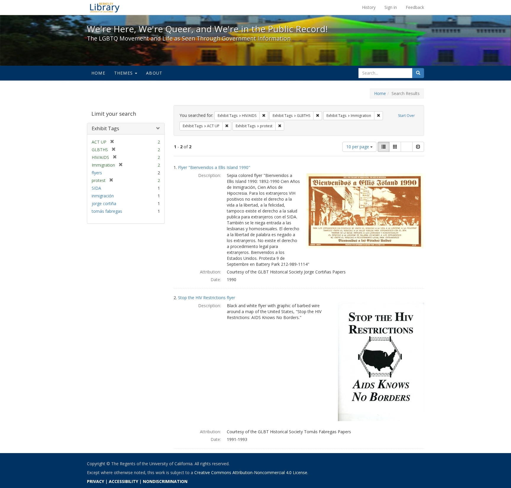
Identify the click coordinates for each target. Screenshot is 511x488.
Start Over (406, 115)
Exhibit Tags (105, 128)
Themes (124, 73)
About (154, 73)
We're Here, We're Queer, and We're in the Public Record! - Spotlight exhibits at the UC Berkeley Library (105, 7)
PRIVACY (95, 481)
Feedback (415, 7)
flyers (97, 172)
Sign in (390, 7)
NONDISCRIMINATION (165, 481)
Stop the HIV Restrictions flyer (206, 297)
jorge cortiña (104, 203)
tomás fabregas (107, 211)
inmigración (103, 196)
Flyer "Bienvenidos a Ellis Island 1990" (214, 167)
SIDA (96, 188)
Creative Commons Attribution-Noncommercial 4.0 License (250, 472)
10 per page (358, 146)
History (369, 7)
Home (98, 73)
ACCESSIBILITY (123, 481)
